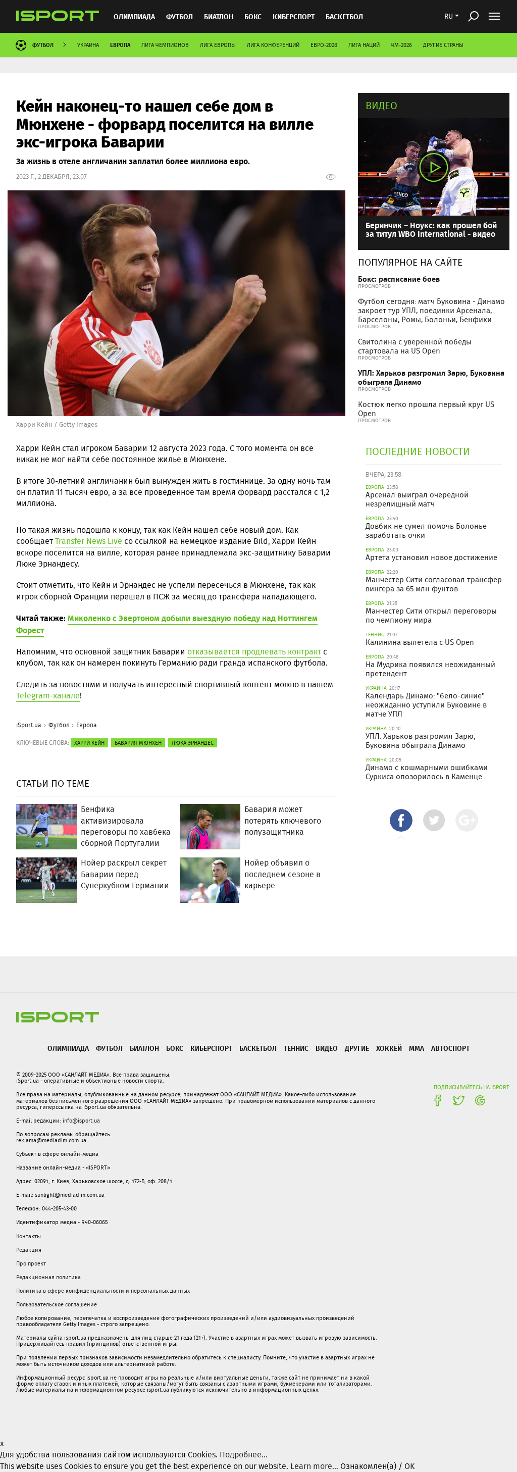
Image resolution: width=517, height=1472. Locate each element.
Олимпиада (134, 16)
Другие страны (443, 45)
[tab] (401, 820)
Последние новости (418, 451)
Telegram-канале (48, 695)
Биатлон (218, 16)
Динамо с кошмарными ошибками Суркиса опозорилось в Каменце (427, 772)
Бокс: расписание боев (399, 279)
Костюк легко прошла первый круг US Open (426, 409)
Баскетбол (344, 16)
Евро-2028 (324, 45)
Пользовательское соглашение (56, 1304)
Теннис (296, 1048)
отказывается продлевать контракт (254, 651)
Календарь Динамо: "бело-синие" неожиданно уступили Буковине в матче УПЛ (426, 705)
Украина (88, 45)
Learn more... (314, 1466)
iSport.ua (28, 725)
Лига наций (364, 45)
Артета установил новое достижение (431, 557)
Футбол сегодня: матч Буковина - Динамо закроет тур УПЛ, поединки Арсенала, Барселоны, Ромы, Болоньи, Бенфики (431, 310)
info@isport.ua (81, 1120)
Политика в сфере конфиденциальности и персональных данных (103, 1291)
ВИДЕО (327, 1048)
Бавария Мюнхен (138, 743)
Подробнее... (244, 1454)
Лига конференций (273, 45)
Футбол (179, 16)
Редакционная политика (48, 1277)
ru (448, 16)
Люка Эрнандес (193, 743)
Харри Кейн (89, 743)
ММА (416, 1048)
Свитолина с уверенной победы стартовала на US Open (415, 346)
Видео (381, 105)
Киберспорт (294, 16)
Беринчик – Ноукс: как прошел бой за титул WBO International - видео (431, 229)
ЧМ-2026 (401, 45)
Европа (120, 44)
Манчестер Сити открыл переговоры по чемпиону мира (431, 615)
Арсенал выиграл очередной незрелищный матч (417, 499)
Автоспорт (450, 1048)
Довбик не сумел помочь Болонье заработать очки (426, 531)
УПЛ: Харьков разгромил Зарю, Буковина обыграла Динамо (431, 377)
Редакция (28, 1250)
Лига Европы (218, 45)
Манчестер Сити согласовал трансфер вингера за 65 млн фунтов (434, 584)
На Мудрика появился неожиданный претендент (430, 669)
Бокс (253, 16)
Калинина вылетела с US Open (420, 642)
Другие (357, 1048)
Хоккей (389, 1048)
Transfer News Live (88, 541)
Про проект (31, 1263)
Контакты (28, 1236)
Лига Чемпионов (165, 45)
